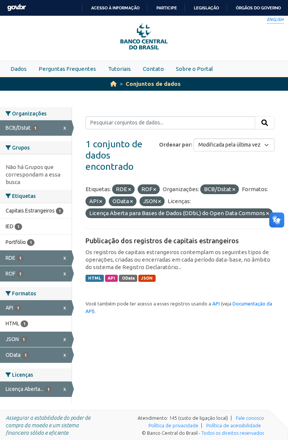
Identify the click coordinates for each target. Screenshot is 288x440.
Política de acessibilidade (233, 425)
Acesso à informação (115, 7)
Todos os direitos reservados (232, 433)
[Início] (113, 84)
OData (128, 278)
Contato (153, 69)
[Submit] (264, 123)
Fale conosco (250, 418)
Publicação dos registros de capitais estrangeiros (162, 240)
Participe (166, 7)
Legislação (206, 7)
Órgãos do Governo (258, 7)
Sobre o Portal (194, 69)
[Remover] (129, 189)
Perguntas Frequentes (67, 69)
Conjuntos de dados (153, 84)
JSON (147, 278)
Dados (18, 69)
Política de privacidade (173, 425)
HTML (94, 278)
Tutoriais (119, 69)
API (111, 278)
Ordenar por (175, 145)
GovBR (16, 7)
